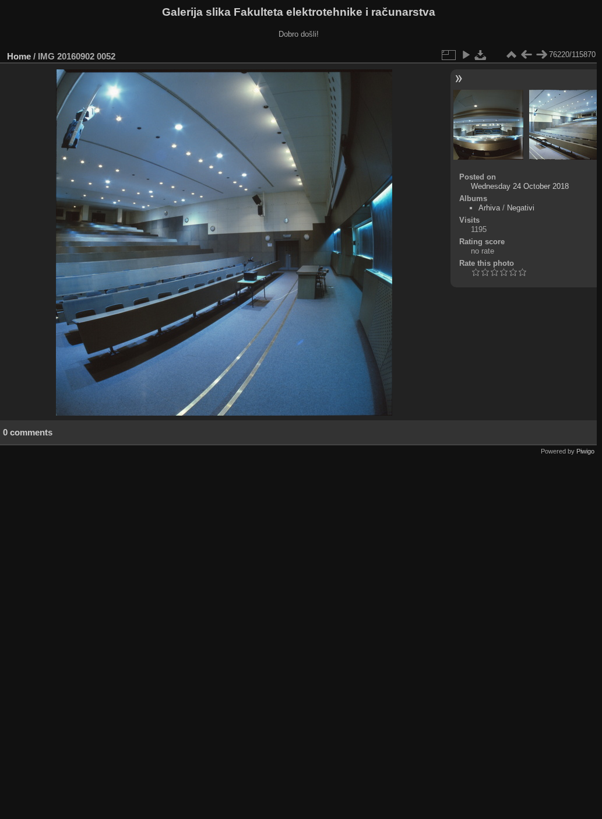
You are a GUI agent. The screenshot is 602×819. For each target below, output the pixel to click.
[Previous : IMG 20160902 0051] (526, 54)
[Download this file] (480, 54)
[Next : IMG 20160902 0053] (541, 54)
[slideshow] (465, 54)
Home (19, 56)
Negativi (520, 207)
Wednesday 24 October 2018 (520, 186)
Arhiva (489, 207)
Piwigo (585, 451)
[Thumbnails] (511, 54)
